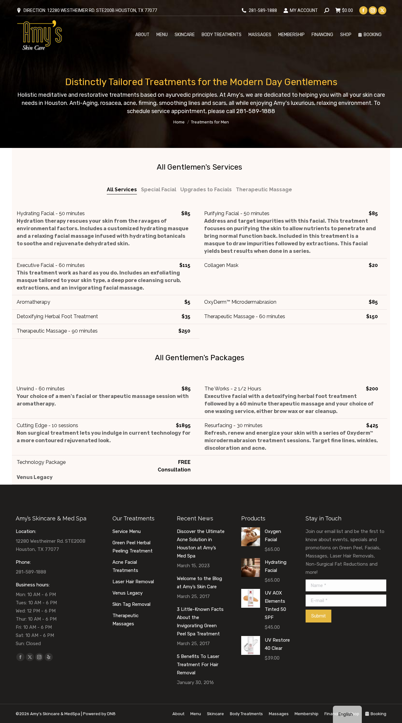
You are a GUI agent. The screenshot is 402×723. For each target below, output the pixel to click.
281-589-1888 (263, 10)
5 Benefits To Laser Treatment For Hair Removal (198, 665)
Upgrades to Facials (206, 190)
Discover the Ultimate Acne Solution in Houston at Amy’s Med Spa (201, 544)
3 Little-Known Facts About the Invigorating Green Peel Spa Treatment (200, 621)
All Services (122, 190)
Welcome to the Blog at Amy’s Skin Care (199, 583)
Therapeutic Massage (264, 190)
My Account (304, 10)
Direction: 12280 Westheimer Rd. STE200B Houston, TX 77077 (90, 10)
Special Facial (158, 190)
